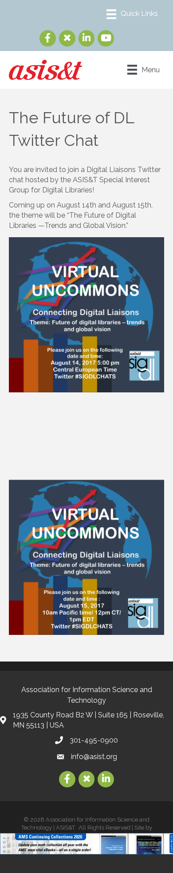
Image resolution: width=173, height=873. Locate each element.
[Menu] (132, 14)
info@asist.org (94, 756)
